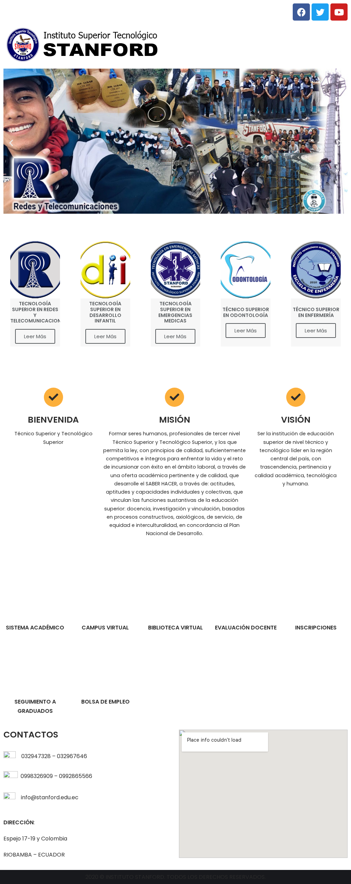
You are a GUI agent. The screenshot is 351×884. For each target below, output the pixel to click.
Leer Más (35, 336)
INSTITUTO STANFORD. (136, 877)
